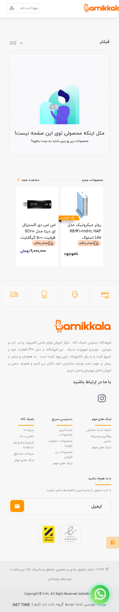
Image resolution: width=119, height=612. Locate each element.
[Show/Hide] (99, 594)
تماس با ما (27, 436)
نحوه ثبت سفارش (98, 429)
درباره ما (28, 429)
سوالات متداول (23, 453)
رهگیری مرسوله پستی (101, 438)
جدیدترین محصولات (65, 432)
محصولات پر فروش (63, 454)
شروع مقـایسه (64, 597)
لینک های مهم (101, 447)
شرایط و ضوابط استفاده (23, 445)
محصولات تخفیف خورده (60, 443)
